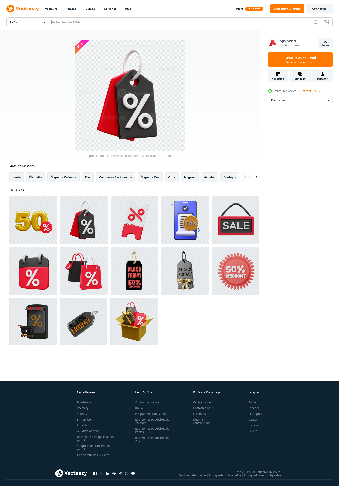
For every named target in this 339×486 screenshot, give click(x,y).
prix (87, 177)
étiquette (35, 177)
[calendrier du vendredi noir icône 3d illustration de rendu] (33, 271)
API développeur (88, 431)
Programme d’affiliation (150, 414)
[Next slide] (253, 177)
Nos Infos (199, 414)
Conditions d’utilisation (192, 475)
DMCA (139, 408)
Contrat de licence (147, 402)
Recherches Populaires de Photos (152, 430)
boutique (230, 177)
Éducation (83, 425)
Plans (240, 8)
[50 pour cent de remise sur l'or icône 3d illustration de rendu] (33, 220)
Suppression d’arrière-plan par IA (94, 447)
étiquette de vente (63, 177)
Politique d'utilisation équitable (262, 475)
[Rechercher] (315, 22)
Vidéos (90, 9)
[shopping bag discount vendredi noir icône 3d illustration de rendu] (84, 271)
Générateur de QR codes (93, 455)
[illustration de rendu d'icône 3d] (134, 321)
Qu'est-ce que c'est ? (309, 91)
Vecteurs (51, 9)
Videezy (82, 414)
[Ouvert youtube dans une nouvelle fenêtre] (133, 473)
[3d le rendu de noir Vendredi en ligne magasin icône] (33, 321)
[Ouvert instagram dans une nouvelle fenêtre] (101, 473)
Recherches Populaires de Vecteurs (152, 421)
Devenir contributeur (201, 421)
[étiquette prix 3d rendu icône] (185, 271)
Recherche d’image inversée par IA (95, 438)
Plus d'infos (278, 100)
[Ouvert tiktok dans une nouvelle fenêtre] (120, 473)
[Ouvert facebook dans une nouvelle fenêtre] (95, 473)
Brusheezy (84, 402)
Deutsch (253, 419)
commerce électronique (115, 177)
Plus (128, 9)
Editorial (110, 9)
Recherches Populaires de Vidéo (152, 439)
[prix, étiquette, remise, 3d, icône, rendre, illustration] (84, 220)
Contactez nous (203, 408)
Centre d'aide (202, 402)
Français (253, 425)
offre (171, 177)
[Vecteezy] (22, 9)
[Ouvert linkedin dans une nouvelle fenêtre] (107, 473)
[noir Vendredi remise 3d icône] (134, 271)
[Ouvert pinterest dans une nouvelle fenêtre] (114, 473)
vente (17, 177)
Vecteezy (82, 408)
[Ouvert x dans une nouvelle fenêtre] (126, 473)
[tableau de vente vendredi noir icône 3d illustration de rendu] (235, 220)
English (253, 402)
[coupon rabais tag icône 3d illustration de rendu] (134, 220)
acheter (209, 177)
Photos (71, 9)
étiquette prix (150, 177)
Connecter (319, 8)
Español (253, 408)
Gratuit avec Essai (300, 59)
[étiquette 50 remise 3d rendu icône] (235, 271)
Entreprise (84, 419)
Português (255, 414)
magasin (190, 177)
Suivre (325, 45)
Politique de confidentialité (225, 475)
